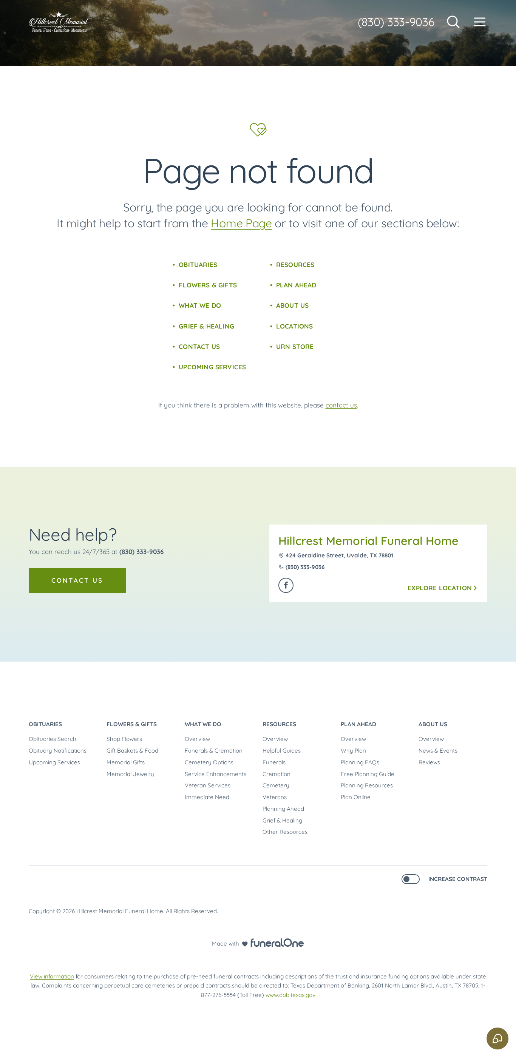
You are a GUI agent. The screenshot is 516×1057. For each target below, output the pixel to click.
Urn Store (295, 346)
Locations (294, 326)
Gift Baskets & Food (132, 750)
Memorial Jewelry (130, 774)
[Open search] (453, 21)
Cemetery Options (209, 762)
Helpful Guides (282, 750)
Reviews (429, 762)
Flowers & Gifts (208, 285)
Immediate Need (207, 797)
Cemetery (276, 785)
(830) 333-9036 (396, 22)
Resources (295, 264)
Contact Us (199, 346)
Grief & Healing (206, 326)
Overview (197, 738)
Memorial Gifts (126, 762)
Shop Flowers (124, 738)
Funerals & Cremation (214, 750)
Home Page (241, 223)
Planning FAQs (360, 762)
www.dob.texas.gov (290, 994)
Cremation (276, 774)
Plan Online (356, 797)
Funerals (274, 762)
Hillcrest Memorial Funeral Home (368, 541)
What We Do (200, 305)
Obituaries (198, 264)
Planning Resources (367, 785)
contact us (341, 405)
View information (52, 976)
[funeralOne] (277, 942)
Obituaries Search (52, 738)
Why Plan (353, 750)
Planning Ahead (283, 808)
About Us (292, 305)
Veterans (275, 797)
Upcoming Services (212, 367)
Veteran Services (207, 785)
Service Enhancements (215, 774)
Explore (440, 588)
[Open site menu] (479, 21)
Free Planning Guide (367, 774)
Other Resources (285, 831)
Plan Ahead (296, 285)
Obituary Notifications (58, 750)
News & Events (438, 750)
